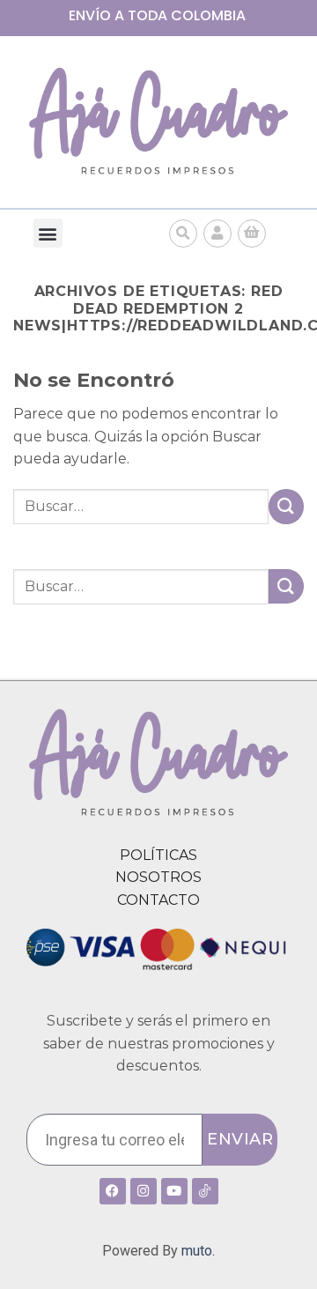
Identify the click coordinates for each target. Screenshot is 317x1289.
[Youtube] (174, 1191)
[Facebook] (113, 1191)
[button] (48, 233)
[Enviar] (286, 506)
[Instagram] (143, 1191)
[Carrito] (252, 233)
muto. (198, 1250)
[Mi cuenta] (217, 233)
